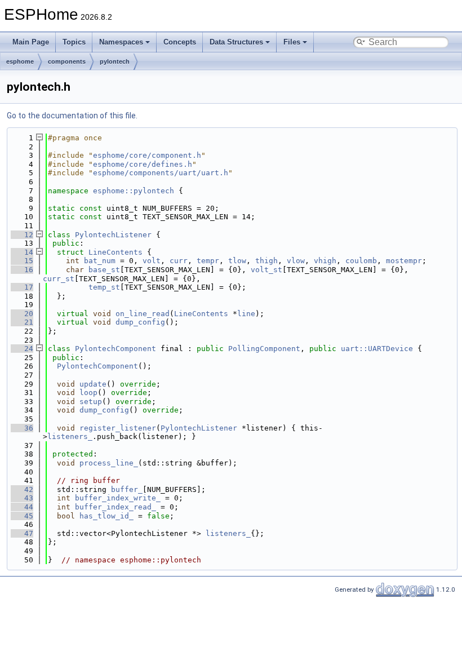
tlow (237, 260)
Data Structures (236, 42)
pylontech (115, 61)
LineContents (115, 252)
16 (22, 269)
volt (152, 260)
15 (22, 260)
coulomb (361, 260)
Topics (74, 42)
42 (22, 489)
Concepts (179, 42)
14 (22, 252)
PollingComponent (264, 348)
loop (88, 392)
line (246, 313)
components (67, 61)
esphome (20, 61)
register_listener (117, 428)
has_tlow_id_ (106, 516)
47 (22, 533)
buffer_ (127, 489)
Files (291, 42)
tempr (208, 260)
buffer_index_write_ (118, 498)
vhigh (325, 260)
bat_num (99, 260)
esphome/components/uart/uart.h (160, 173)
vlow (296, 260)
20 (22, 313)
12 (22, 234)
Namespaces (121, 42)
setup (90, 401)
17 (22, 287)
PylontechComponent (115, 348)
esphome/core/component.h (147, 155)
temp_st (104, 287)
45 (22, 516)
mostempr (404, 260)
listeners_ (69, 436)
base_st (104, 269)
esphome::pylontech (133, 191)
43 (22, 498)
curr (179, 260)
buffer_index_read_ (115, 507)
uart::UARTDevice (377, 348)
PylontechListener (113, 234)
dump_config (140, 322)
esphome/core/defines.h (142, 164)
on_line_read (142, 313)
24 (22, 348)
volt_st (266, 269)
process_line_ (108, 463)
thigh (266, 260)
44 (22, 507)
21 (22, 322)
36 (22, 428)
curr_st (58, 278)
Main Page (30, 42)
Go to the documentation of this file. (72, 115)
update (92, 384)
